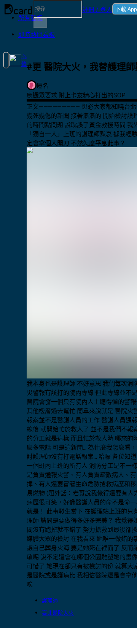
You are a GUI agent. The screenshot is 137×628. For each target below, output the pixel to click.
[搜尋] (40, 23)
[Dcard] (18, 9)
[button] (97, 9)
